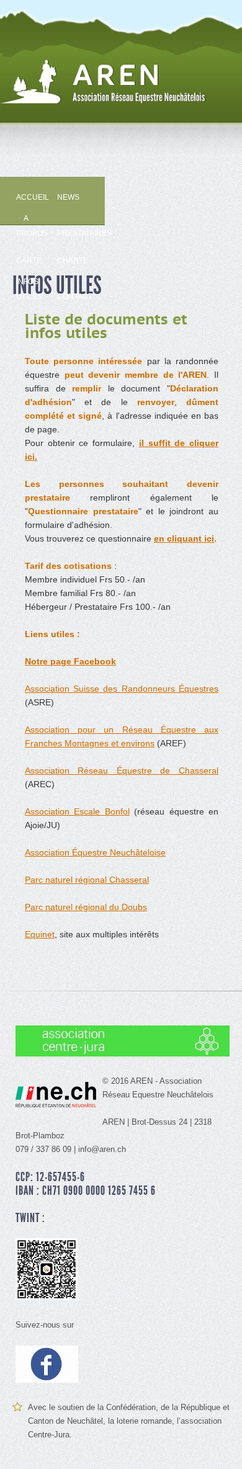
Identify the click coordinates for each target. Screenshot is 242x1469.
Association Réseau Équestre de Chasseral (121, 770)
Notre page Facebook (70, 661)
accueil (27, 197)
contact (68, 296)
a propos (27, 221)
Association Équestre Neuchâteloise (95, 852)
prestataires (68, 233)
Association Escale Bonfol (77, 811)
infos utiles (27, 284)
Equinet (40, 934)
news (68, 197)
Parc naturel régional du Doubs (86, 907)
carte (27, 260)
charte (68, 260)
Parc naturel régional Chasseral (87, 880)
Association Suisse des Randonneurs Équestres (121, 689)
